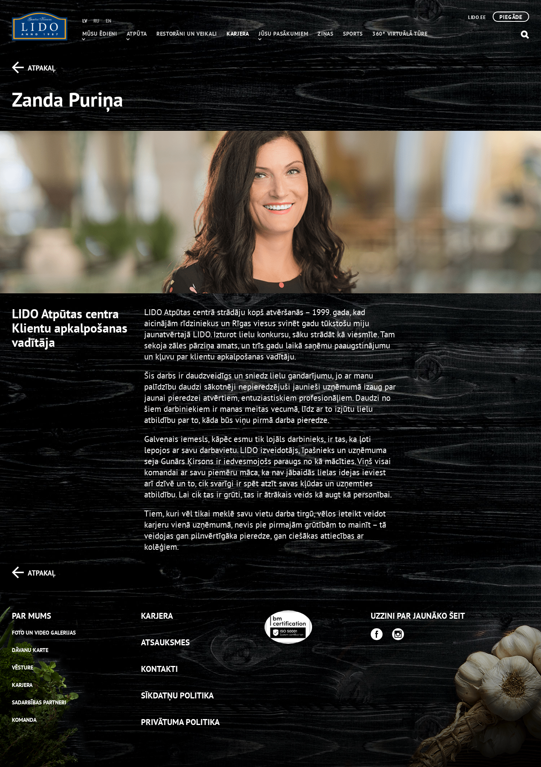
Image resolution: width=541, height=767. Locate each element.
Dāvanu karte (30, 650)
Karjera (238, 33)
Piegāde (510, 17)
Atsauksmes (165, 642)
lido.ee (477, 17)
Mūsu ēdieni (99, 33)
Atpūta (137, 33)
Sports (353, 33)
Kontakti (159, 669)
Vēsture (22, 667)
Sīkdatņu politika (177, 695)
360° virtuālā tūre (400, 33)
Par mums (31, 615)
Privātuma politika (180, 722)
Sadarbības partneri (39, 702)
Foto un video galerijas (44, 632)
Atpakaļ (41, 68)
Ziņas (325, 33)
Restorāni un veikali (186, 33)
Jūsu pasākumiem (284, 33)
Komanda (24, 719)
